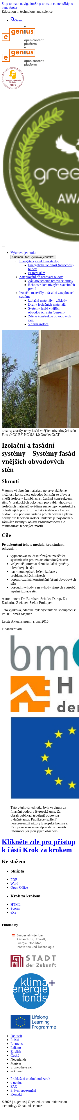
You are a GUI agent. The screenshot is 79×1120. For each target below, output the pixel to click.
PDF (14, 879)
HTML (16, 904)
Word (14, 883)
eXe (13, 912)
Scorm (15, 908)
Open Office (19, 887)
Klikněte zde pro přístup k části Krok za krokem (38, 846)
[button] (5, 1116)
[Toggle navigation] (3, 246)
